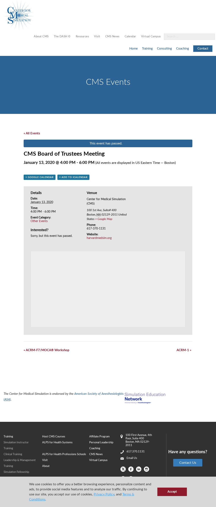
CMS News (112, 36)
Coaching (182, 48)
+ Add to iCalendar (73, 177)
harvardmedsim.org (99, 238)
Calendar (130, 36)
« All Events (32, 133)
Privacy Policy (104, 494)
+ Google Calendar (40, 177)
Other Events (39, 221)
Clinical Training (13, 454)
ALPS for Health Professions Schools (64, 454)
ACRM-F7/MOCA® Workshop (46, 350)
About (46, 466)
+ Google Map (103, 219)
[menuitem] (41, 37)
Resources (82, 36)
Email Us (132, 458)
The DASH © (62, 36)
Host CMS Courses (53, 436)
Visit (97, 36)
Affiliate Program (99, 436)
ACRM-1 (184, 350)
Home (133, 48)
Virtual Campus (151, 36)
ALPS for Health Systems (57, 442)
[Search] (209, 37)
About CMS (41, 36)
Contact (202, 48)
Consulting (164, 48)
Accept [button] (172, 491)
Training (147, 48)
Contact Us (187, 462)
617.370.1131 (136, 451)
